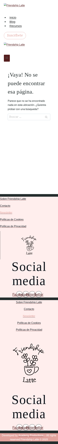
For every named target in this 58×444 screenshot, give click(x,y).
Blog (12, 21)
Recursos (16, 26)
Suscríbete (15, 35)
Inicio (13, 17)
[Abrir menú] (7, 58)
